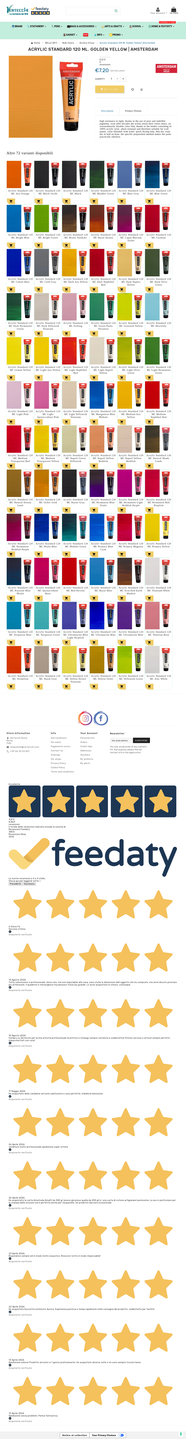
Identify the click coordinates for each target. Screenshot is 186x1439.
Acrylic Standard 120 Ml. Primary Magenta (131, 545)
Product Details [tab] (133, 111)
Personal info (87, 738)
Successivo (29, 884)
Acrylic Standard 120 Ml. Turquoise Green (48, 633)
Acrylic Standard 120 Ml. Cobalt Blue (20, 280)
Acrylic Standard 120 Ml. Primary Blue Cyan (103, 546)
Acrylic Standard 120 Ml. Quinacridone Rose (48, 590)
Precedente (15, 884)
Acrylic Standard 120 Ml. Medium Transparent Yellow (48, 458)
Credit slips (86, 746)
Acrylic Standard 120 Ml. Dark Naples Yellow (131, 282)
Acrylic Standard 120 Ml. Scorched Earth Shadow (131, 590)
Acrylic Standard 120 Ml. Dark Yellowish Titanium (48, 326)
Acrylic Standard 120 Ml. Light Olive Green (131, 370)
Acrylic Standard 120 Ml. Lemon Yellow (20, 368)
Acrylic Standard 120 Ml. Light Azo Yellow (48, 368)
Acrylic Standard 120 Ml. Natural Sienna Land (20, 502)
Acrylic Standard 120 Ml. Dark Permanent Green (20, 326)
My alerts (85, 763)
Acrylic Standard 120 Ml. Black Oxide (48, 192)
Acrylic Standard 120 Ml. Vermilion (20, 677)
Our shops (56, 759)
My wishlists (86, 759)
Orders (83, 742)
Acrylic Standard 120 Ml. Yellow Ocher (103, 677)
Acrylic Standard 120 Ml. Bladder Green (103, 192)
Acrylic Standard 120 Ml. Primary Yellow (158, 545)
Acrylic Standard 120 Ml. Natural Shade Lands (158, 458)
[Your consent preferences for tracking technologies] (181, 1434)
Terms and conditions (62, 772)
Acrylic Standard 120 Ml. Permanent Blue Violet (103, 502)
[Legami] (85, 35)
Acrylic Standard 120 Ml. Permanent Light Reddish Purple (131, 502)
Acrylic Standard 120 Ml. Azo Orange (20, 192)
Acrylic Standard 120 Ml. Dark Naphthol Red (103, 282)
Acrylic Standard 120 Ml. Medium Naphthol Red (158, 414)
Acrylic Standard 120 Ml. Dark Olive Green (158, 282)
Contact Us (57, 750)
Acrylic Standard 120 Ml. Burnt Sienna (103, 236)
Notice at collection (74, 1435)
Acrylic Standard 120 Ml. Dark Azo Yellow (75, 280)
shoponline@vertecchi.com (24, 747)
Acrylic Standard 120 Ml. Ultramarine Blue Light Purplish (75, 635)
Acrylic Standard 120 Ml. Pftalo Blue (48, 545)
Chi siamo (56, 742)
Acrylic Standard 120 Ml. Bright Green (48, 236)
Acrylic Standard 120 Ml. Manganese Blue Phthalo (103, 414)
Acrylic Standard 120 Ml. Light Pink (20, 413)
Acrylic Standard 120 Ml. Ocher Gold (48, 501)
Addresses (85, 750)
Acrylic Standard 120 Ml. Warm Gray (48, 677)
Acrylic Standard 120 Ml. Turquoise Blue (20, 633)
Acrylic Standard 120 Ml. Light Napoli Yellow (103, 370)
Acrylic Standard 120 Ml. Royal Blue (103, 589)
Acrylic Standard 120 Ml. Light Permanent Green (158, 370)
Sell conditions (59, 738)
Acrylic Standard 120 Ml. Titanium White (158, 589)
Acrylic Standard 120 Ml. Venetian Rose (158, 633)
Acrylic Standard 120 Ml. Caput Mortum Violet (131, 237)
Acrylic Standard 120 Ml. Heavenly (158, 324)
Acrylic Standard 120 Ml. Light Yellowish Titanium (75, 414)
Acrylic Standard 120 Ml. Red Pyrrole (75, 589)
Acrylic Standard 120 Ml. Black (75, 192)
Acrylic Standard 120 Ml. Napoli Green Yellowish (75, 458)
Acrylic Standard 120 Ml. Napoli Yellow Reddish (103, 458)
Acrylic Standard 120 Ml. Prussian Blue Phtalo (20, 590)
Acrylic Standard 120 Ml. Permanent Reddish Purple (20, 546)
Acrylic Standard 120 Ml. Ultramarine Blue (103, 633)
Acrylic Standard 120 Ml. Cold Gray (48, 280)
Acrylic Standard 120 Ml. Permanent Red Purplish (158, 502)
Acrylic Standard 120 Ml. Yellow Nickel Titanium (75, 679)
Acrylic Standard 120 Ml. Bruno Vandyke (75, 236)
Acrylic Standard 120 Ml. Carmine (158, 236)
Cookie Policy (58, 767)
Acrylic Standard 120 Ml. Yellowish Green (131, 677)
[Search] (116, 11)
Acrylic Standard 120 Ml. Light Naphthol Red (75, 370)
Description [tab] (107, 111)
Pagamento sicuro (60, 746)
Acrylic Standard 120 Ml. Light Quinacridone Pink (48, 414)
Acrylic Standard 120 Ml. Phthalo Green (75, 545)
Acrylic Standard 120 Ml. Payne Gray (75, 501)
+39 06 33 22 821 (19, 751)
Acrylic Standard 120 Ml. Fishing (75, 324)
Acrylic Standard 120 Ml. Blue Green (158, 192)
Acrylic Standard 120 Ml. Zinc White (158, 677)
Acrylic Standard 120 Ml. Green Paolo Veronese (103, 326)
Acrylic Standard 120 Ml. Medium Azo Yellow (131, 414)
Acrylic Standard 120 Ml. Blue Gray (131, 192)
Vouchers (85, 755)
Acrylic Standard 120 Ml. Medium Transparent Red (20, 458)
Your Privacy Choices (104, 1435)
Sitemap (55, 755)
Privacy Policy (58, 763)
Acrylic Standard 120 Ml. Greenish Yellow (131, 324)
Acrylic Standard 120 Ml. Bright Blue (20, 236)
